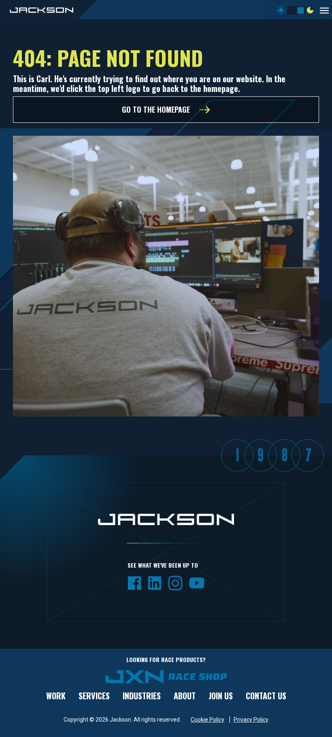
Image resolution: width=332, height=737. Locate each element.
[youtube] (196, 582)
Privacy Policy (251, 719)
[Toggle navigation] (326, 10)
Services (94, 696)
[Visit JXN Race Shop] (166, 676)
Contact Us (266, 696)
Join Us (221, 696)
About (185, 696)
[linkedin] (155, 582)
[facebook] (134, 582)
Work (56, 696)
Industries (142, 696)
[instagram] (175, 582)
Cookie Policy (207, 719)
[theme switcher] (296, 8)
